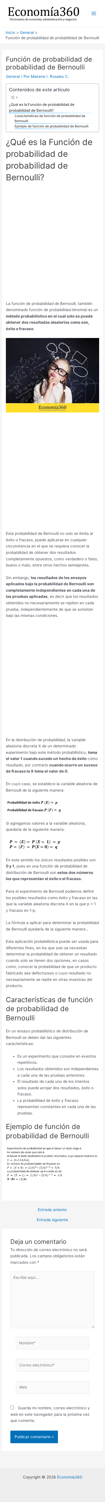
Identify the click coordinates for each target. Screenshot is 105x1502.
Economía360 (69, 1477)
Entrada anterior (52, 1210)
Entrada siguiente (52, 1220)
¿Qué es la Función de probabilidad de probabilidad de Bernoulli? (41, 107)
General (13, 76)
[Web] (52, 1388)
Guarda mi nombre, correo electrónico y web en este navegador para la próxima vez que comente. (50, 1414)
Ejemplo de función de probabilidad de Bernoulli (51, 126)
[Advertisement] (52, 243)
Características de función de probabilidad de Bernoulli (50, 118)
